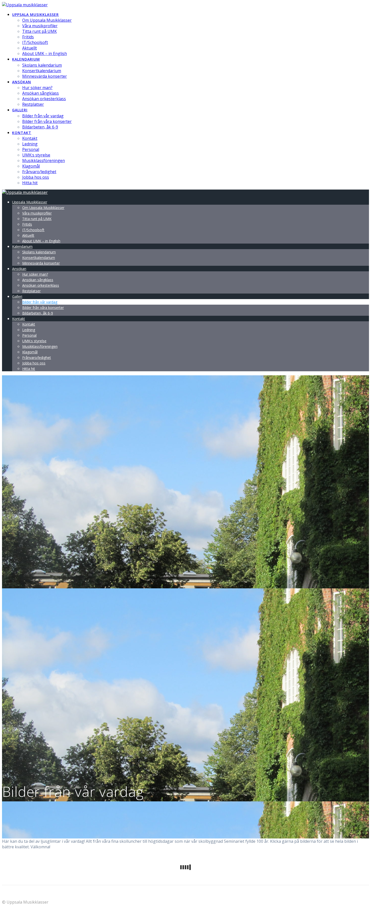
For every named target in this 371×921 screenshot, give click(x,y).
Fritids (28, 37)
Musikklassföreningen (43, 160)
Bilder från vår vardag (43, 116)
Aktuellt (29, 48)
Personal (30, 149)
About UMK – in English (44, 53)
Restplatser (33, 104)
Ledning (30, 144)
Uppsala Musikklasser (35, 14)
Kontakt (21, 132)
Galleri (20, 110)
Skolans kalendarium (42, 65)
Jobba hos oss (35, 177)
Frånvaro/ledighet (39, 171)
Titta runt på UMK (39, 31)
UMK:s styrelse (36, 155)
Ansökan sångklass (40, 93)
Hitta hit (30, 183)
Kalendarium (26, 59)
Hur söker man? (37, 87)
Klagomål (31, 166)
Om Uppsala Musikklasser (47, 20)
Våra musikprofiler (40, 26)
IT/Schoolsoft (35, 42)
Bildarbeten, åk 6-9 (40, 127)
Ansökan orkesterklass (44, 98)
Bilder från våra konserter (47, 121)
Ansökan (21, 82)
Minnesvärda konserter (44, 76)
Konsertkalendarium (41, 70)
